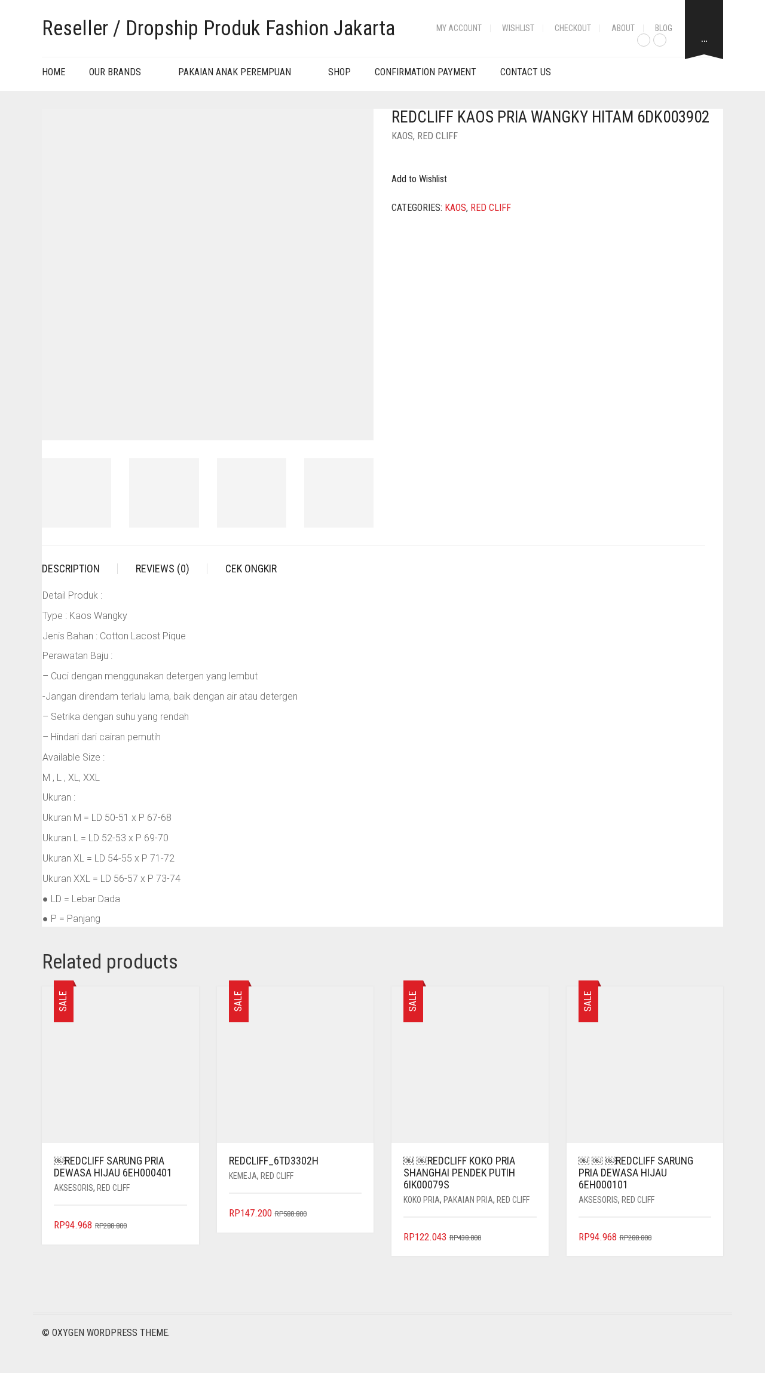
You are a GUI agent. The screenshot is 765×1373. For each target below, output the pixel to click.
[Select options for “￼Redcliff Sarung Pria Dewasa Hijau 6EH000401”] (179, 1226)
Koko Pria (421, 1200)
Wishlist (518, 28)
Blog (663, 28)
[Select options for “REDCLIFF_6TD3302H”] (354, 1214)
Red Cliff (437, 136)
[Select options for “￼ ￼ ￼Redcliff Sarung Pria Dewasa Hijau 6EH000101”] (703, 1238)
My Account (459, 28)
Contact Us (525, 72)
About (623, 28)
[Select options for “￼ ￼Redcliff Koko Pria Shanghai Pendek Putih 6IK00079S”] (528, 1238)
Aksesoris (73, 1188)
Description (71, 568)
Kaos (402, 136)
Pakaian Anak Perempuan (234, 72)
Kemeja (243, 1176)
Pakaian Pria (468, 1200)
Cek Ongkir (251, 568)
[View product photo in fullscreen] (354, 420)
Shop (339, 72)
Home (53, 72)
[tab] (80, 569)
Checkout (573, 28)
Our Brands (115, 72)
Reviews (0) (162, 568)
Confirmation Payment (425, 72)
